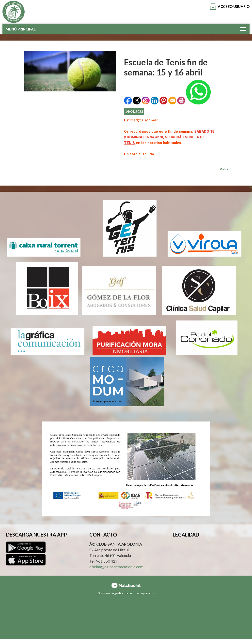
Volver (225, 169)
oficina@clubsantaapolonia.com (116, 566)
